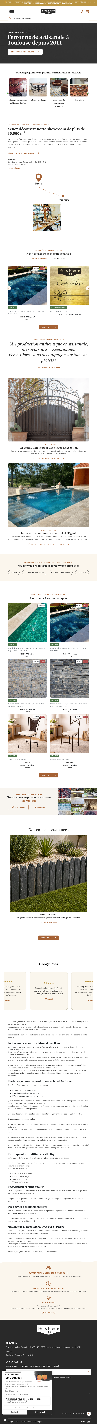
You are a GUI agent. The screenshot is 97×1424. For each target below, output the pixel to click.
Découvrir (46, 327)
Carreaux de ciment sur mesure (59, 103)
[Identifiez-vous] (82, 11)
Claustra (79, 99)
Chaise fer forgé (38, 99)
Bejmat (14, 573)
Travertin (82, 573)
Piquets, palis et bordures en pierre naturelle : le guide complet (48, 917)
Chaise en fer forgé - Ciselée (17, 759)
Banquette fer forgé (60, 573)
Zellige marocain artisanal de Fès (17, 101)
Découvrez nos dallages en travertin (46, 544)
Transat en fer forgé (34, 573)
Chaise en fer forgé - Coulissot (60, 759)
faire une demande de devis (46, 459)
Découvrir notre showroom (21, 153)
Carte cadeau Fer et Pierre (59, 311)
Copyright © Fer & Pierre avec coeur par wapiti (24, 1421)
